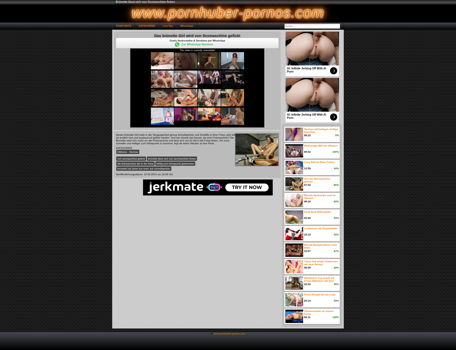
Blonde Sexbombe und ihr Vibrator (320, 197)
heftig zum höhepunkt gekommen (175, 163)
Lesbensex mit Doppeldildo (321, 228)
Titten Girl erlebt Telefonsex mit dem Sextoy (321, 263)
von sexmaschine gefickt (131, 158)
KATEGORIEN (147, 25)
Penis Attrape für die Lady (320, 294)
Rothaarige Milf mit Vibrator (320, 145)
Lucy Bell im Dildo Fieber (319, 162)
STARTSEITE (123, 25)
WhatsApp (186, 25)
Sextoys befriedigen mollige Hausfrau (321, 130)
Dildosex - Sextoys (127, 151)
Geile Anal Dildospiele (317, 211)
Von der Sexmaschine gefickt (317, 180)
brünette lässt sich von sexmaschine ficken (172, 158)
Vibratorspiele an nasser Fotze (319, 312)
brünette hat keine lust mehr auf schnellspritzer (143, 168)
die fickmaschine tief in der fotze (135, 163)
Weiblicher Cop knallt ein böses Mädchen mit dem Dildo (319, 280)
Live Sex (168, 25)
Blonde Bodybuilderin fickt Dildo (320, 246)
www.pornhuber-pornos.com (229, 333)
